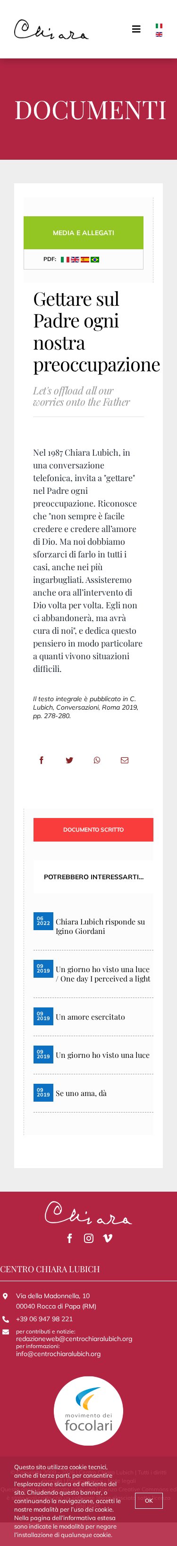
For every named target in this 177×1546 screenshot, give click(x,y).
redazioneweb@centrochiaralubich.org (74, 1338)
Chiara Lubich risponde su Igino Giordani (100, 926)
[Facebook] (41, 760)
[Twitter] (69, 760)
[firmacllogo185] (51, 22)
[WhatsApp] (97, 760)
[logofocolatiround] (88, 1378)
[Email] (124, 760)
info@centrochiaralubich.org (58, 1354)
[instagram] (88, 1238)
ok (149, 1500)
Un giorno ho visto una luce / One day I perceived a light (103, 974)
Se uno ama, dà (81, 1093)
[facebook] (70, 1238)
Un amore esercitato (90, 1017)
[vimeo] (107, 1238)
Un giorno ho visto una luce (103, 1055)
